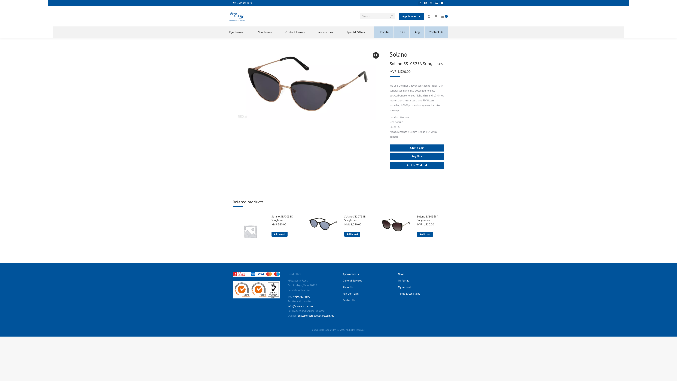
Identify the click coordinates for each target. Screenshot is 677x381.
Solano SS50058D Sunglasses (282, 218)
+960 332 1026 (244, 3)
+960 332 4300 (301, 296)
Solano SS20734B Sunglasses (355, 218)
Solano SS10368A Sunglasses (427, 218)
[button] (376, 55)
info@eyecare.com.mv (300, 306)
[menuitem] (239, 32)
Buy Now (417, 156)
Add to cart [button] (279, 234)
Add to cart (417, 148)
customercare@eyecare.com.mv (316, 315)
